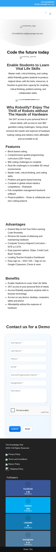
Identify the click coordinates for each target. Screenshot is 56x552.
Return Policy (14, 464)
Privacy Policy (14, 454)
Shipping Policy (16, 469)
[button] (15, 429)
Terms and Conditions (17, 459)
